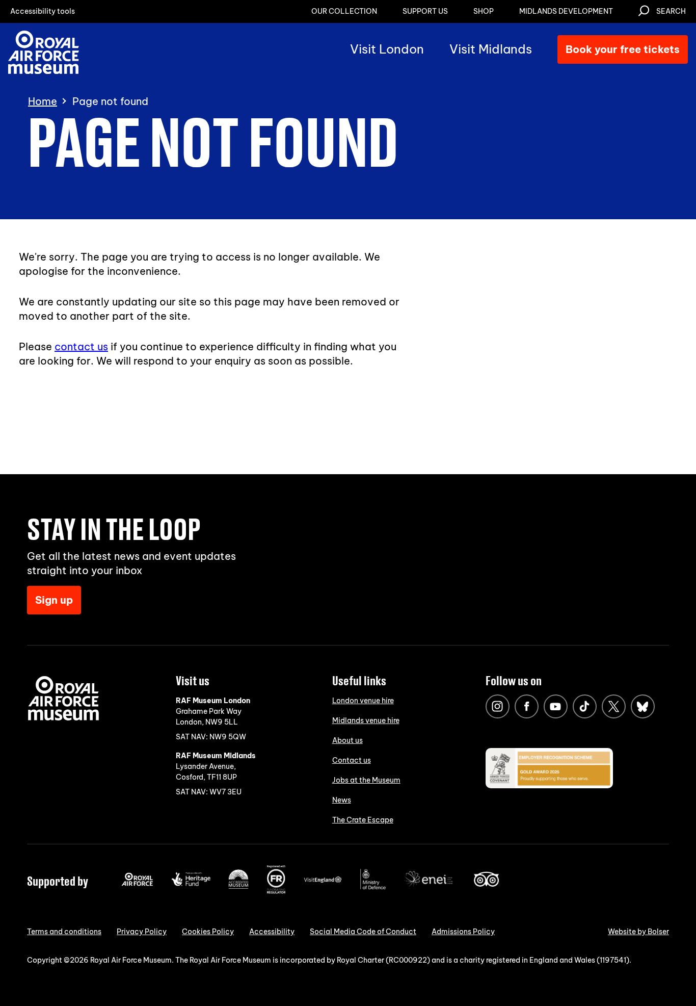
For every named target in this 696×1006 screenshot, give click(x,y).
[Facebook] (527, 706)
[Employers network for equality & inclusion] (430, 887)
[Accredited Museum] (238, 886)
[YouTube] (556, 706)
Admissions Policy (463, 931)
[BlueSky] (643, 706)
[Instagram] (498, 706)
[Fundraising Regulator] (276, 891)
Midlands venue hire (365, 720)
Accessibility (272, 931)
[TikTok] (585, 706)
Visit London (387, 49)
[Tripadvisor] (486, 884)
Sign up (54, 600)
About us (347, 740)
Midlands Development (566, 11)
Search (671, 11)
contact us (81, 346)
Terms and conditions (64, 931)
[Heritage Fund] (190, 883)
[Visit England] (323, 880)
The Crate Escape (362, 819)
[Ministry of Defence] (373, 887)
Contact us (351, 760)
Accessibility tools (42, 11)
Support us (425, 11)
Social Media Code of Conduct (363, 931)
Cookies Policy (208, 931)
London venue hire (363, 700)
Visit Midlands (490, 49)
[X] (614, 706)
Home (42, 101)
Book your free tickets (623, 49)
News (341, 800)
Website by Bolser (638, 931)
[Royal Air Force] (137, 883)
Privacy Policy (142, 931)
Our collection (344, 11)
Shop (483, 11)
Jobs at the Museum (366, 780)
